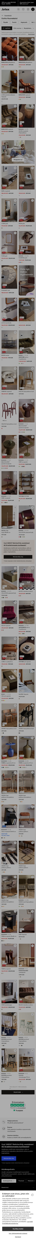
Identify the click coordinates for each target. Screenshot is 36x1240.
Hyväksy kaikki (18, 1229)
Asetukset (18, 1237)
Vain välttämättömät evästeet (18, 1233)
